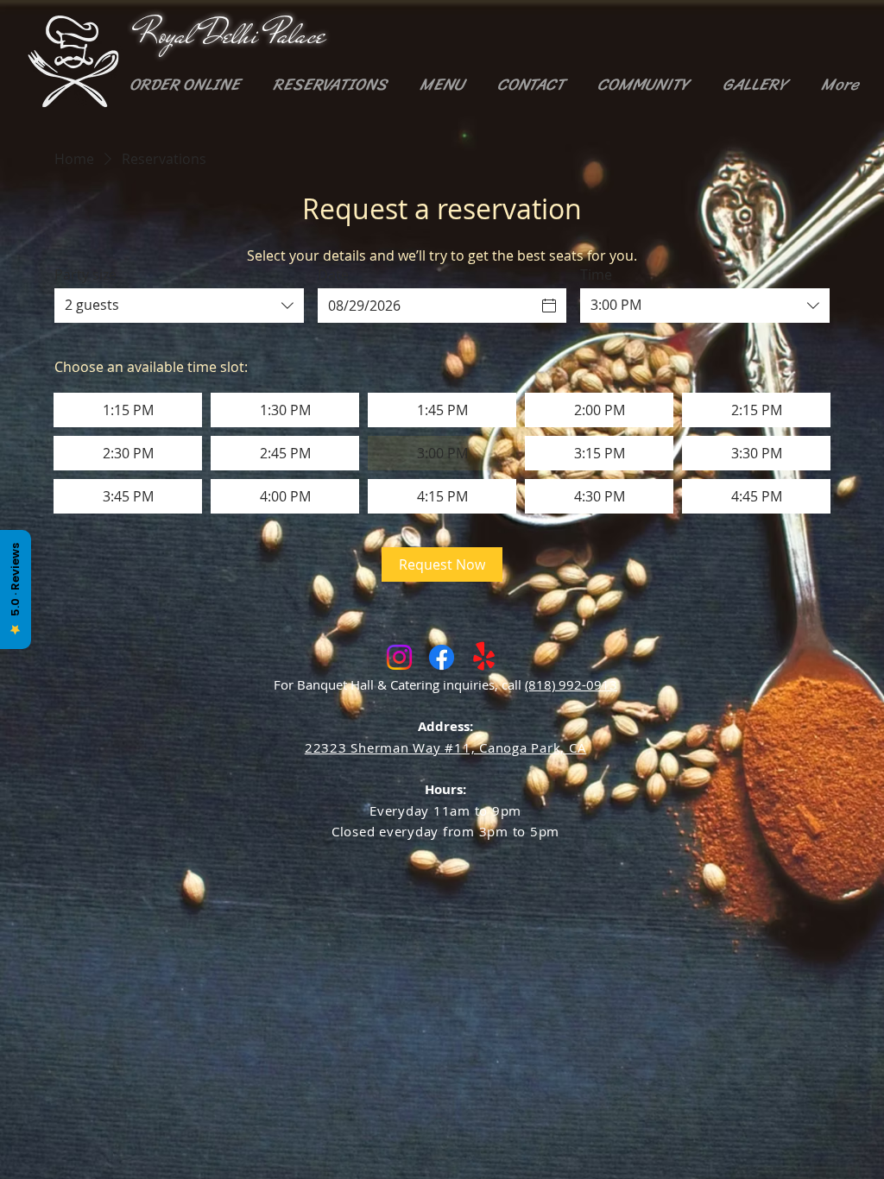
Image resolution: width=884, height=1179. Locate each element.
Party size (85, 274)
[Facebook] (441, 657)
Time (596, 274)
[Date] (549, 305)
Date (333, 274)
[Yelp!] (484, 657)
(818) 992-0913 (571, 684)
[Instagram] (399, 657)
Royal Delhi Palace (231, 34)
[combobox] (179, 305)
